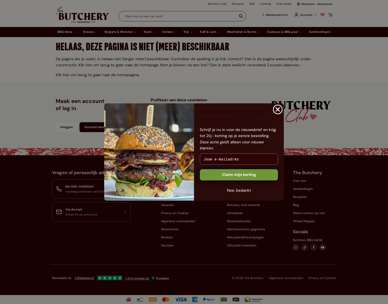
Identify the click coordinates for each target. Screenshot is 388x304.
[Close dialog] (277, 109)
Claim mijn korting (239, 174)
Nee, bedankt (239, 190)
